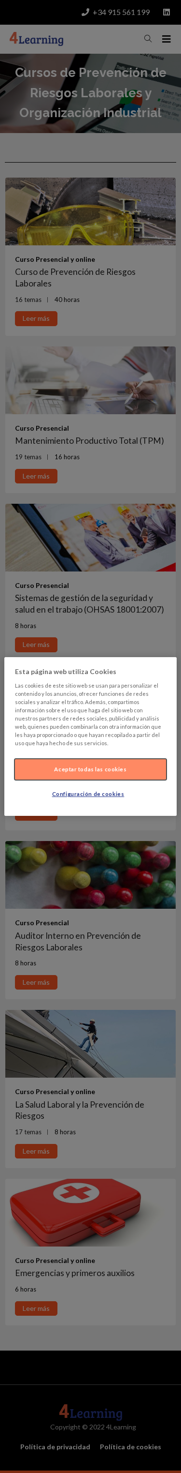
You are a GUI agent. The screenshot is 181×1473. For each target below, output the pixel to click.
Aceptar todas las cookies (90, 769)
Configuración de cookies (88, 794)
